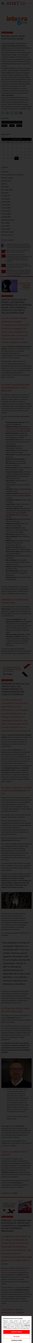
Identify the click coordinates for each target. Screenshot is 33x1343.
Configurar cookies (16, 1340)
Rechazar (16, 1336)
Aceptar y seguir (16, 1332)
